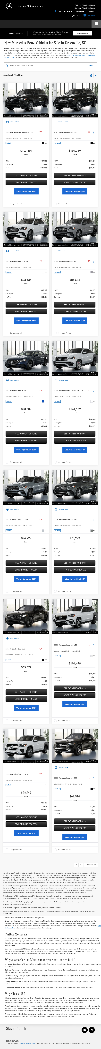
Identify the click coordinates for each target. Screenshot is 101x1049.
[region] (26, 164)
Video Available (12, 121)
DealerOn (22, 1043)
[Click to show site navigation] (96, 24)
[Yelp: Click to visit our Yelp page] (92, 1030)
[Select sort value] (96, 75)
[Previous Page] (76, 865)
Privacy (34, 1043)
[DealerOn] (12, 1041)
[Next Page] (80, 865)
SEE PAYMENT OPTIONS (26, 175)
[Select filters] (91, 75)
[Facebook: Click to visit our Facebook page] (85, 1030)
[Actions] (45, 132)
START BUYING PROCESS (26, 182)
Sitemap (28, 1043)
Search (91, 65)
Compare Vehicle (16, 204)
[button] (46, 100)
